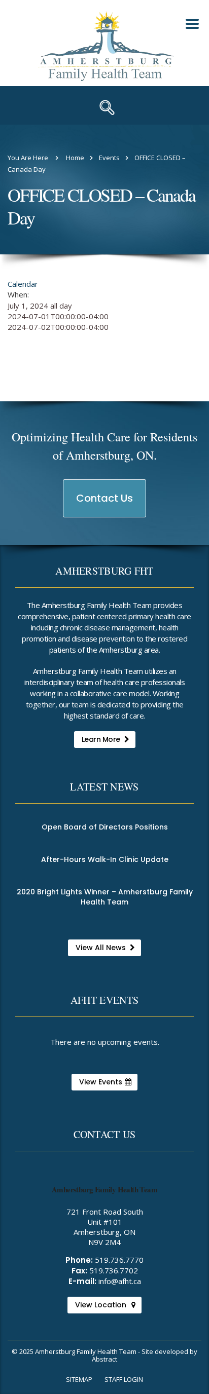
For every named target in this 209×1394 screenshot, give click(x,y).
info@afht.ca (119, 1281)
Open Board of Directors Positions (105, 827)
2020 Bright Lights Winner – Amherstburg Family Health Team (105, 897)
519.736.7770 (119, 1260)
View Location (100, 1305)
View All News (101, 948)
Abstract (104, 1359)
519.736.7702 (113, 1270)
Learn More (101, 739)
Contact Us (105, 504)
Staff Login (123, 1379)
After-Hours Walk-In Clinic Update (104, 859)
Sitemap (79, 1379)
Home (75, 157)
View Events (100, 1082)
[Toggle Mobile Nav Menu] (192, 24)
